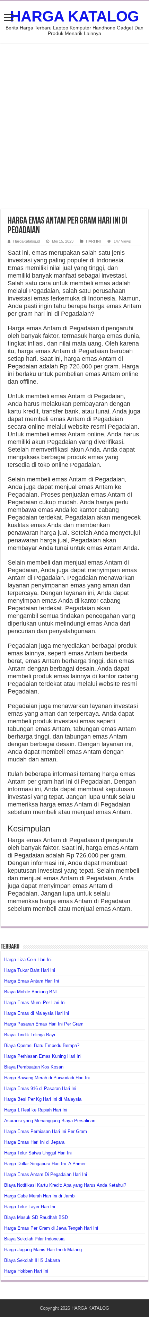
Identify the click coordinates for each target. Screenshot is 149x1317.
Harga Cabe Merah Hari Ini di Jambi (40, 1195)
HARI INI (93, 241)
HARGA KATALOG (74, 16)
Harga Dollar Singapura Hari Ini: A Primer (45, 1163)
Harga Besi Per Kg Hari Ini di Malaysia (42, 1099)
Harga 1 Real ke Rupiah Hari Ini (35, 1110)
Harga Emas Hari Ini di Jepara (34, 1142)
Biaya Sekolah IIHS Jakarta (32, 1260)
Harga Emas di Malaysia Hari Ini (36, 1013)
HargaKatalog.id (26, 241)
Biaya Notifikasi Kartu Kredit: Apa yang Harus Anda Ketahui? (65, 1185)
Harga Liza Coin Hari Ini (28, 959)
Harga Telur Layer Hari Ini (29, 1206)
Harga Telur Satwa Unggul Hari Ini (38, 1152)
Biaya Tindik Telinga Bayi (29, 1034)
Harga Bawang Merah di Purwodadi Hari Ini (47, 1077)
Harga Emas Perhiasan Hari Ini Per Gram (45, 1131)
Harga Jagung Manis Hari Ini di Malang (43, 1249)
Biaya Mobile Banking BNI (30, 991)
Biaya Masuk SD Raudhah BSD (36, 1217)
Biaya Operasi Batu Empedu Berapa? (41, 1045)
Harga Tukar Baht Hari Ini (29, 970)
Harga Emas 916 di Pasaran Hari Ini (40, 1088)
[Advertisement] (74, 126)
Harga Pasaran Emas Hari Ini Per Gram (44, 1024)
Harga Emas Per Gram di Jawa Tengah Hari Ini (51, 1228)
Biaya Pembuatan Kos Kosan (33, 1067)
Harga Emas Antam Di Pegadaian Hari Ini (45, 1174)
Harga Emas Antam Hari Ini (31, 981)
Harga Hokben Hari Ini (26, 1271)
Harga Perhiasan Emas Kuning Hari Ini (42, 1056)
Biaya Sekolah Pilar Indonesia (34, 1238)
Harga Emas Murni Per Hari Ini (34, 1002)
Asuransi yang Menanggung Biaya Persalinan (49, 1120)
